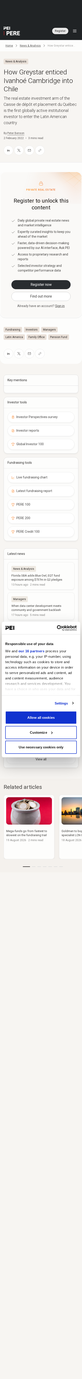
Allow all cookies (41, 717)
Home (9, 45)
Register (60, 31)
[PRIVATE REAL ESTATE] (12, 31)
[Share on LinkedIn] (8, 150)
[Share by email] (29, 150)
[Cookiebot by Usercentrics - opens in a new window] (58, 628)
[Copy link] (40, 150)
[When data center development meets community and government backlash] (41, 606)
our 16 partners (31, 651)
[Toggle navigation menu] (74, 31)
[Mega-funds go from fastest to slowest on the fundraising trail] (29, 827)
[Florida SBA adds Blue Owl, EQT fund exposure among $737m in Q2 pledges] (41, 575)
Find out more (41, 296)
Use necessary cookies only (41, 747)
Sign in (60, 306)
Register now (41, 284)
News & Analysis (30, 45)
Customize (38, 732)
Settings (61, 703)
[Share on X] (19, 150)
